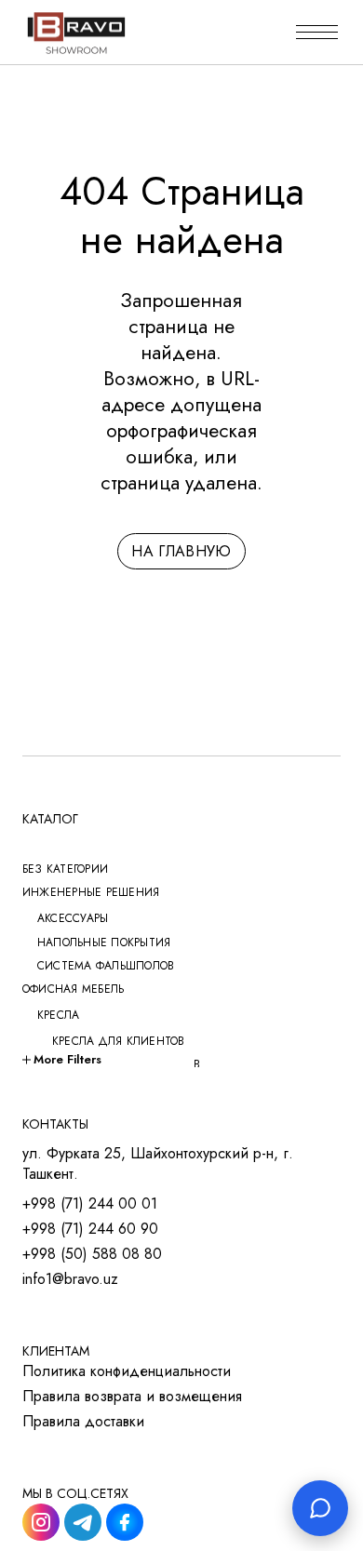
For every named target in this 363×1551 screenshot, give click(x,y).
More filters (67, 1059)
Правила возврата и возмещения (132, 1396)
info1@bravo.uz (70, 1279)
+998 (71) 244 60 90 (90, 1229)
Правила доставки (83, 1421)
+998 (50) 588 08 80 (92, 1254)
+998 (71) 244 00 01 (89, 1204)
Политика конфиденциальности (126, 1371)
